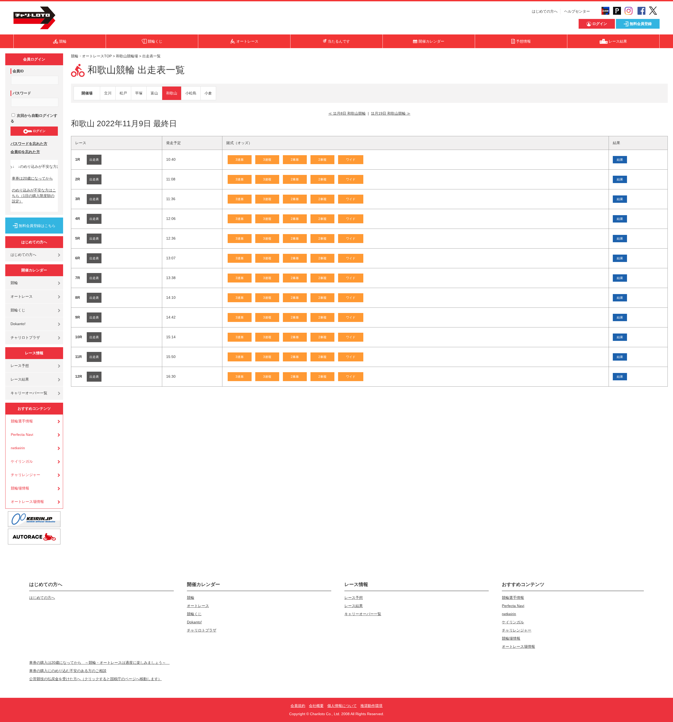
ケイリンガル (22, 461)
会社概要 (316, 706)
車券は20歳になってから (32, 178)
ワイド (350, 159)
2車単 (295, 159)
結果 (620, 159)
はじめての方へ (545, 11)
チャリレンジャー (25, 475)
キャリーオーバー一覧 (29, 393)
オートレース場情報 (27, 501)
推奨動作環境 (371, 706)
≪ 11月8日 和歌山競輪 (347, 113)
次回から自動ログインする (34, 118)
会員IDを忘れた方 (25, 152)
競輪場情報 (20, 488)
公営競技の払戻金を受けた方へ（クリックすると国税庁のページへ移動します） (95, 679)
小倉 (208, 93)
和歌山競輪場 (127, 56)
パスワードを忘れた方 (29, 144)
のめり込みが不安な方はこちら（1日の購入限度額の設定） (34, 195)
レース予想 (20, 365)
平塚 (138, 93)
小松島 (190, 93)
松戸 (123, 93)
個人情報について (342, 706)
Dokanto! (18, 324)
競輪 (14, 283)
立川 (107, 93)
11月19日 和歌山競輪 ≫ (390, 113)
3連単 (240, 159)
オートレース (22, 296)
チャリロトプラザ (25, 337)
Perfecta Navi (22, 434)
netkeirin (18, 448)
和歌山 (171, 93)
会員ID (18, 71)
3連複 (267, 159)
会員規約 (297, 706)
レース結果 (20, 379)
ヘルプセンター (577, 11)
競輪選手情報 (22, 421)
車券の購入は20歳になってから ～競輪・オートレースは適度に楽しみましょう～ (99, 662)
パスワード (22, 93)
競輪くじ (18, 310)
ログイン (38, 131)
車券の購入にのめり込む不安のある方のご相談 (67, 671)
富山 (154, 93)
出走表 (94, 159)
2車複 (322, 159)
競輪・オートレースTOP (91, 56)
